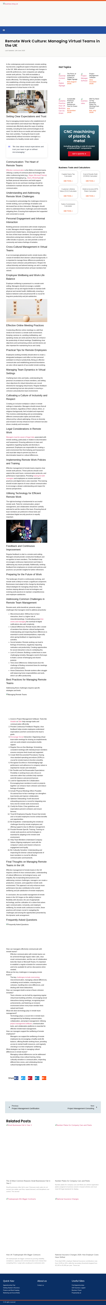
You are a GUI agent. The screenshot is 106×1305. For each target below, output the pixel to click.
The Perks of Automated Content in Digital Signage (72, 76)
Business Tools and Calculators (74, 167)
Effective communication (15, 170)
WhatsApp (36, 178)
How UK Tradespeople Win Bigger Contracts (23, 1255)
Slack (29, 178)
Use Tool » (68, 181)
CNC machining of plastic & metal (79, 136)
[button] (3, 30)
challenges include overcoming (28, 977)
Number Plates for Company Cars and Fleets (72, 1181)
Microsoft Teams (40, 175)
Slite (20, 721)
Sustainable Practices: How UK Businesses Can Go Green (72, 102)
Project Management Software (93, 75)
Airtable (13, 721)
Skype (31, 175)
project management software (21, 1023)
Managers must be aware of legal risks (20, 437)
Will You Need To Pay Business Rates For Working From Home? (94, 103)
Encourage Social (16, 737)
